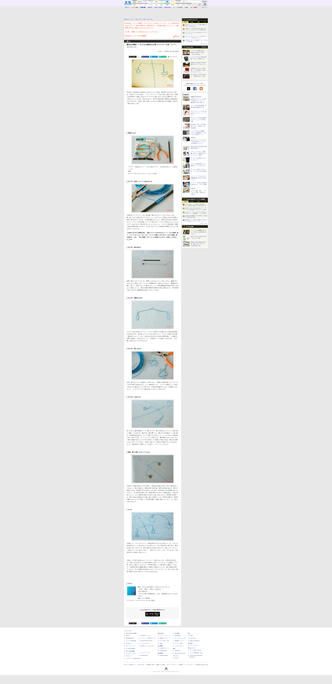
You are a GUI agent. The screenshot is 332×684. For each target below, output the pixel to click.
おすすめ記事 (189, 226)
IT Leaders (128, 643)
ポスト (133, 56)
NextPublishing (144, 655)
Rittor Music (161, 633)
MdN (174, 648)
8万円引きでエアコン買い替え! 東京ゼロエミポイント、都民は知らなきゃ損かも (198, 100)
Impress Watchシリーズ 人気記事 (195, 199)
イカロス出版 (176, 633)
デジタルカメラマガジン (131, 653)
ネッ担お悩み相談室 (130, 648)
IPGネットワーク (192, 648)
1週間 (198, 22)
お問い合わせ (141, 664)
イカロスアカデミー (179, 646)
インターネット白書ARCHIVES (133, 658)
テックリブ (175, 655)
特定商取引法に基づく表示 (202, 664)
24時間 (191, 22)
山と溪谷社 (160, 646)
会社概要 (181, 664)
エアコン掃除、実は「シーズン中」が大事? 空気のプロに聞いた (198, 192)
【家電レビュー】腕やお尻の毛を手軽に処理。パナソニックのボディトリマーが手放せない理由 (196, 30)
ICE (189, 633)
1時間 (185, 22)
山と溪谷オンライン (164, 648)
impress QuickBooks (194, 640)
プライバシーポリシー (171, 664)
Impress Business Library (146, 640)
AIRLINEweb (178, 635)
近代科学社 (160, 653)
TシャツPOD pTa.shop (195, 650)
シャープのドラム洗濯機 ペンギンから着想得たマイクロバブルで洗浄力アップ (198, 132)
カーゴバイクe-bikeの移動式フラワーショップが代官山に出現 (198, 119)
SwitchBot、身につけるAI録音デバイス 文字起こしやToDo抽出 (198, 126)
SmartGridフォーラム (145, 635)
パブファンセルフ (194, 645)
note (164, 56)
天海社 (191, 635)
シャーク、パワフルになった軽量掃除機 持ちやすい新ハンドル (198, 178)
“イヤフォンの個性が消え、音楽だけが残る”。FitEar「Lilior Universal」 (198, 52)
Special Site (189, 47)
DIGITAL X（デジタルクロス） (147, 646)
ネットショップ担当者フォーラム (148, 638)
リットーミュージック (165, 635)
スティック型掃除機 (177, 7)
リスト (138, 56)
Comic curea (193, 638)
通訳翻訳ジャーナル (179, 640)
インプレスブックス (145, 652)
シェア (146, 56)
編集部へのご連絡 (160, 664)
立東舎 (161, 643)
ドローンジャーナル (130, 646)
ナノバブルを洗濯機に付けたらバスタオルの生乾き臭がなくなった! (198, 232)
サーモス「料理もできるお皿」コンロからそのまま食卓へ (198, 171)
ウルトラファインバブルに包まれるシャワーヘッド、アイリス (198, 113)
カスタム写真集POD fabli (196, 652)
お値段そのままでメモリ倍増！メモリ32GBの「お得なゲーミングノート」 (198, 70)
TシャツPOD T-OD (164, 640)
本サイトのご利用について (130, 664)
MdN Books (177, 650)
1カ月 (204, 22)
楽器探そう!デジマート (165, 638)
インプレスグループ (189, 664)
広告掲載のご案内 (150, 664)
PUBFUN (190, 643)
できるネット (129, 655)
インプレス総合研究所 (131, 640)
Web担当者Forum (130, 638)
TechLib (176, 658)
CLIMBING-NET (163, 650)
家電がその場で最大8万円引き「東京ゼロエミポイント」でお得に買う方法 (198, 243)
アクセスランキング (191, 19)
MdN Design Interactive (180, 653)
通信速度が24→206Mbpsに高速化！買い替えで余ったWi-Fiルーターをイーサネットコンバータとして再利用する (196, 221)
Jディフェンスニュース (180, 638)
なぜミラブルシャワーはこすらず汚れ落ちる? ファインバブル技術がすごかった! (198, 141)
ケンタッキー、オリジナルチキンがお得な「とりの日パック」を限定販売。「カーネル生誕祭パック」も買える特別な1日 (196, 213)
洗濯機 (186, 7)
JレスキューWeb (179, 643)
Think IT (128, 635)
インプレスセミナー (145, 643)
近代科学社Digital (164, 655)
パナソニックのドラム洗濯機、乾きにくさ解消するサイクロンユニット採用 (198, 153)
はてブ (155, 56)
